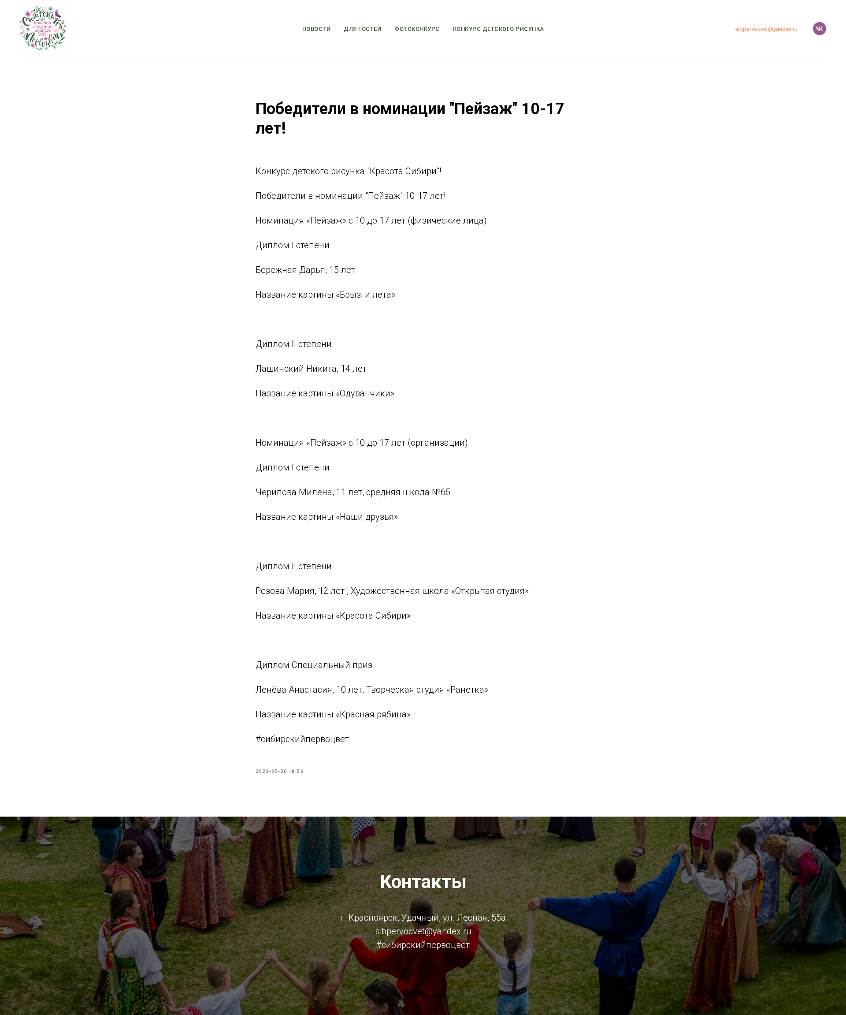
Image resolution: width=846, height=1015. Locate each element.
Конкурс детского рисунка (498, 29)
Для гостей (362, 29)
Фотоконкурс (417, 29)
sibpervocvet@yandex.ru (766, 29)
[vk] (819, 28)
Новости (316, 29)
